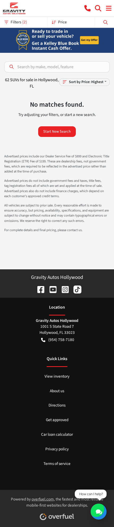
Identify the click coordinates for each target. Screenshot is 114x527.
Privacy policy (57, 449)
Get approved (57, 420)
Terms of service (57, 463)
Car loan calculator (57, 434)
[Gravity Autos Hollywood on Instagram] (63, 289)
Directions (57, 405)
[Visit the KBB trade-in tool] (57, 40)
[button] (87, 8)
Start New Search (57, 131)
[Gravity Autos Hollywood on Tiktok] (75, 289)
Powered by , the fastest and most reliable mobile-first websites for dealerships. (57, 502)
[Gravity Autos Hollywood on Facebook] (39, 289)
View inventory (57, 376)
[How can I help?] (99, 512)
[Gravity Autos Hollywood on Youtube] (51, 289)
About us (57, 391)
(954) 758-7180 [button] (61, 340)
